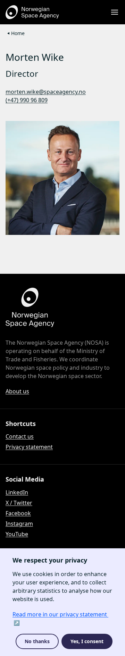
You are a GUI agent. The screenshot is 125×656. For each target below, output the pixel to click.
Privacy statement (29, 447)
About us (17, 391)
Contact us (20, 436)
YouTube (17, 534)
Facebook (18, 513)
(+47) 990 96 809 (27, 100)
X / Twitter (19, 503)
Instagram (19, 523)
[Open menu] (114, 12)
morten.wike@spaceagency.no (46, 92)
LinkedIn (17, 492)
